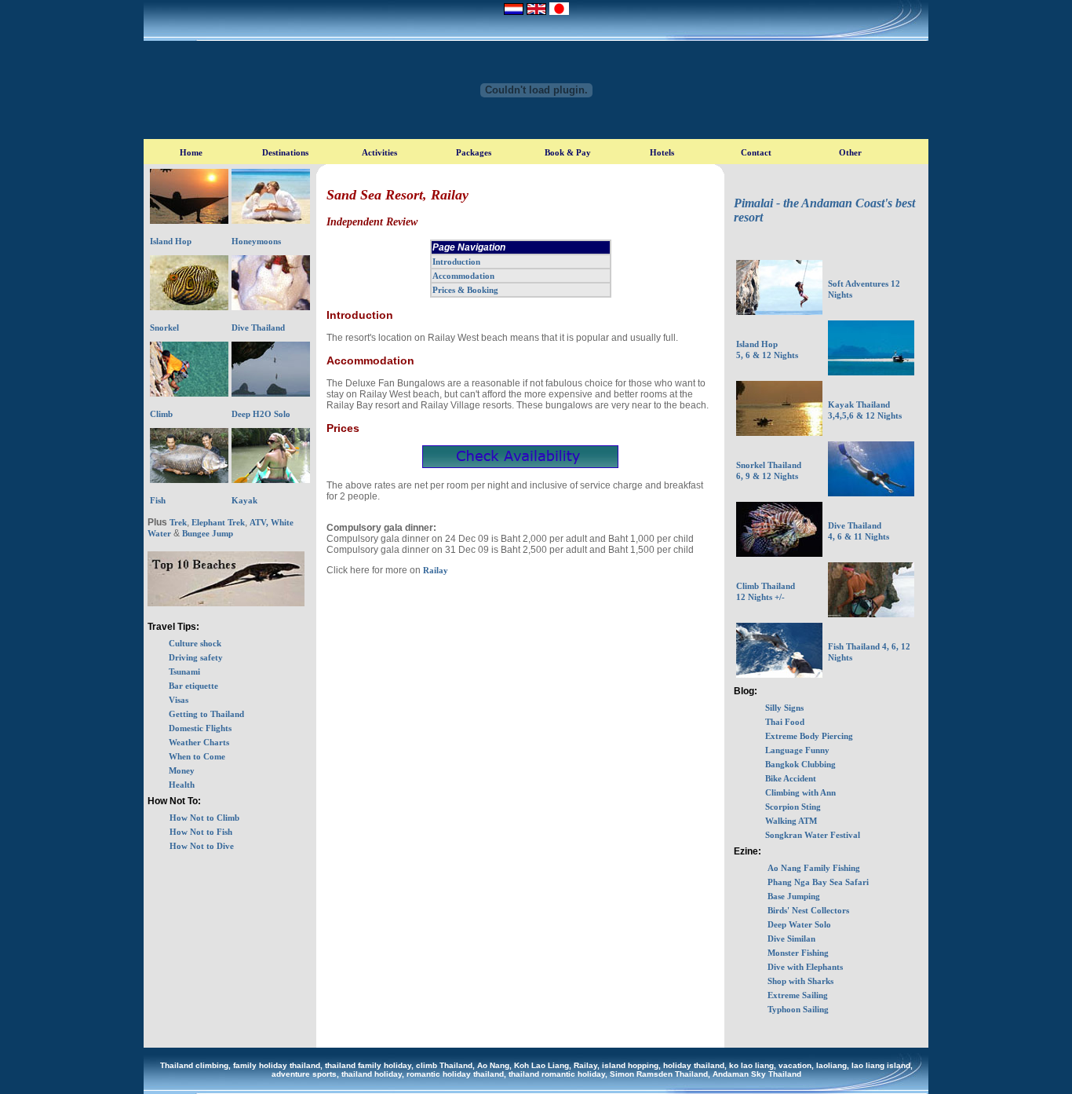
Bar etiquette (193, 685)
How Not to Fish (201, 831)
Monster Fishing (798, 952)
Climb (161, 414)
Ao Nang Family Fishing (814, 868)
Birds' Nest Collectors (808, 910)
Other (850, 152)
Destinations (285, 152)
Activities (379, 152)
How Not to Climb (204, 817)
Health (182, 784)
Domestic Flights (200, 728)
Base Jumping (794, 896)
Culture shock (195, 643)
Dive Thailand (258, 327)
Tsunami (184, 671)
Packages (473, 152)
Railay (434, 570)
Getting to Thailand (206, 714)
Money (182, 770)
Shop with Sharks (800, 981)
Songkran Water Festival (812, 835)
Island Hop (170, 241)
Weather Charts (199, 742)
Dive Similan (791, 938)
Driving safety (196, 657)
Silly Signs (784, 707)
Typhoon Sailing (798, 1009)
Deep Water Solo (799, 924)
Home (191, 152)
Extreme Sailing (798, 995)
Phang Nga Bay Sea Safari (818, 882)
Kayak (244, 500)
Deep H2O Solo (261, 414)
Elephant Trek (218, 522)
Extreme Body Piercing (809, 736)
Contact (756, 152)
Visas (178, 699)
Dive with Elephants (805, 966)
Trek (178, 522)
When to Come (197, 756)
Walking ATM (791, 820)
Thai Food (784, 721)
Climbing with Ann (800, 792)
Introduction (456, 261)
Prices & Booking (465, 290)
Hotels (662, 152)
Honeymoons (256, 241)
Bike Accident (790, 778)
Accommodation (463, 275)
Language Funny (797, 750)
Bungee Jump (207, 533)
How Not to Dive (202, 846)
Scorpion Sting (793, 806)
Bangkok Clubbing (800, 764)
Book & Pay (568, 152)
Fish (158, 500)
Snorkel (164, 327)
